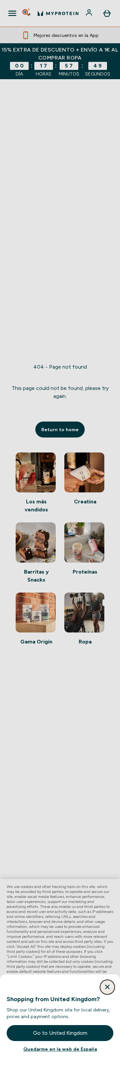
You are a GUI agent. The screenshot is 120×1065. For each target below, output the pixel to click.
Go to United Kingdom (60, 1033)
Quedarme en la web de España (60, 1049)
